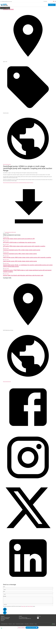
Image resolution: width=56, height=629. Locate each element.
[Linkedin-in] (38, 618)
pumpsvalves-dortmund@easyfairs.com (25, 618)
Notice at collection (21, 627)
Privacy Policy (23, 606)
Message (4, 596)
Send (6, 610)
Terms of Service (30, 606)
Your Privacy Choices (30, 627)
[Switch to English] (55, 1)
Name (4, 586)
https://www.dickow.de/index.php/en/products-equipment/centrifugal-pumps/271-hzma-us (18, 182)
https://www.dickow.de (7, 164)
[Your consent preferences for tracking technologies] (1, 628)
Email (4, 591)
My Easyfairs (45, 1)
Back (6, 613)
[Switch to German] (53, 1)
